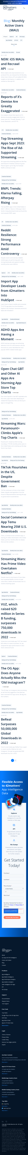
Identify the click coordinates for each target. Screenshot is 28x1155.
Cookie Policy (5, 1039)
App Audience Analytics (7, 982)
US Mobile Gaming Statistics (8, 1092)
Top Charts (4, 1013)
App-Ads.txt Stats (6, 1020)
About (3, 955)
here (20, 3)
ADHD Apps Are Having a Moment (12, 334)
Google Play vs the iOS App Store (10, 1015)
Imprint (3, 1044)
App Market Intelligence (8, 977)
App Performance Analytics (8, 979)
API (16, 36)
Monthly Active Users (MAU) (8, 52)
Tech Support (5, 1003)
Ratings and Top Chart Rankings (9, 180)
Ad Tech (16, 40)
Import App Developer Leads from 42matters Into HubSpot (13, 290)
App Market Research (21, 322)
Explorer (12, 36)
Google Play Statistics (6, 1071)
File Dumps (22, 36)
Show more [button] (5, 1025)
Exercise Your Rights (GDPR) (9, 1042)
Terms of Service (6, 1034)
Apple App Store (7, 1108)
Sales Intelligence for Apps (8, 984)
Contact (4, 965)
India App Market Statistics (7, 1083)
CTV (21, 40)
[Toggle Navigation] (24, 8)
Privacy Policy (5, 1037)
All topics (5, 36)
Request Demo (5, 1001)
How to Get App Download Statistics (10, 1057)
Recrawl (18, 52)
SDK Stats (4, 1018)
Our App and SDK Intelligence (9, 957)
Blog (7, 21)
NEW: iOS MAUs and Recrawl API (12, 64)
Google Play (6, 1104)
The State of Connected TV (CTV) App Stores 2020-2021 (14, 1060)
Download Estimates (21, 90)
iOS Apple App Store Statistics (8, 1069)
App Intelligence (6, 974)
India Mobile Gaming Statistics (8, 1094)
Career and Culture (6, 960)
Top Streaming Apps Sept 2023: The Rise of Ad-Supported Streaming (13, 147)
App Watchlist (9, 40)
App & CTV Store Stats (7, 1023)
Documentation (6, 998)
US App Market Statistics (7, 1080)
